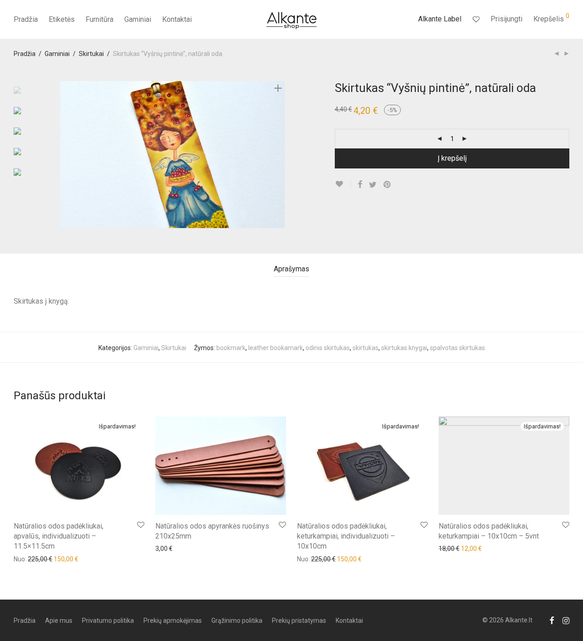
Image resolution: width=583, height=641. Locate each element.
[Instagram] (566, 620)
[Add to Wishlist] (343, 184)
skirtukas (365, 347)
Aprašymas (291, 269)
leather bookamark (275, 347)
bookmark (230, 347)
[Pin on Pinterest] (388, 184)
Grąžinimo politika (236, 620)
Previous (65, 154)
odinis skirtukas (328, 347)
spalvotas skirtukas (457, 347)
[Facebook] (551, 620)
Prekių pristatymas (299, 620)
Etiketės (62, 19)
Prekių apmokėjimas (172, 620)
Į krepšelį (452, 158)
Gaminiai (137, 19)
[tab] (291, 269)
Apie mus (58, 620)
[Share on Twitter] (373, 184)
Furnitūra (99, 19)
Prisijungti (506, 19)
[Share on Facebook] (360, 184)
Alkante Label (439, 19)
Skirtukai (91, 53)
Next (279, 154)
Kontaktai (177, 19)
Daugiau (21, 558)
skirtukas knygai (404, 347)
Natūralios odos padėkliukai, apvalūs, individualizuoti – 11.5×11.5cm (58, 536)
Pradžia (26, 19)
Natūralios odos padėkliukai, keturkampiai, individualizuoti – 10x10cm (346, 536)
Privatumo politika (108, 620)
